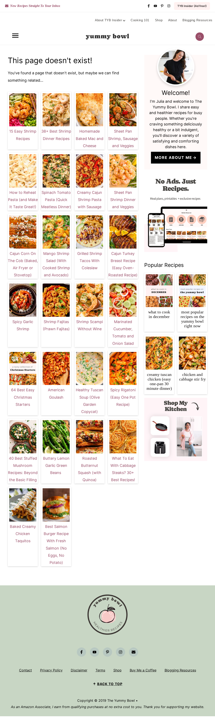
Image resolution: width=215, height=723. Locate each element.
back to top (109, 684)
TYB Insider (192, 6)
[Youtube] (155, 6)
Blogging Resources (180, 670)
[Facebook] (149, 6)
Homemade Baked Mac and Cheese (89, 138)
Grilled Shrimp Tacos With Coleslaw (89, 260)
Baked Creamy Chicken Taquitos (23, 533)
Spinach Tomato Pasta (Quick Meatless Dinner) (56, 199)
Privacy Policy (51, 670)
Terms (100, 670)
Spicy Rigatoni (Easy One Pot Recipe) (123, 397)
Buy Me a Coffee (143, 670)
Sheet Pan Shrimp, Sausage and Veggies (123, 138)
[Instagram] (169, 6)
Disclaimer (79, 670)
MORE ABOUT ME (173, 157)
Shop (117, 670)
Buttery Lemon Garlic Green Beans (56, 465)
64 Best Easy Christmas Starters (22, 397)
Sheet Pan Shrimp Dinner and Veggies (123, 199)
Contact (25, 670)
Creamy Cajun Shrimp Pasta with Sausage (89, 199)
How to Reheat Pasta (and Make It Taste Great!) (23, 199)
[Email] (133, 652)
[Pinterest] (162, 6)
